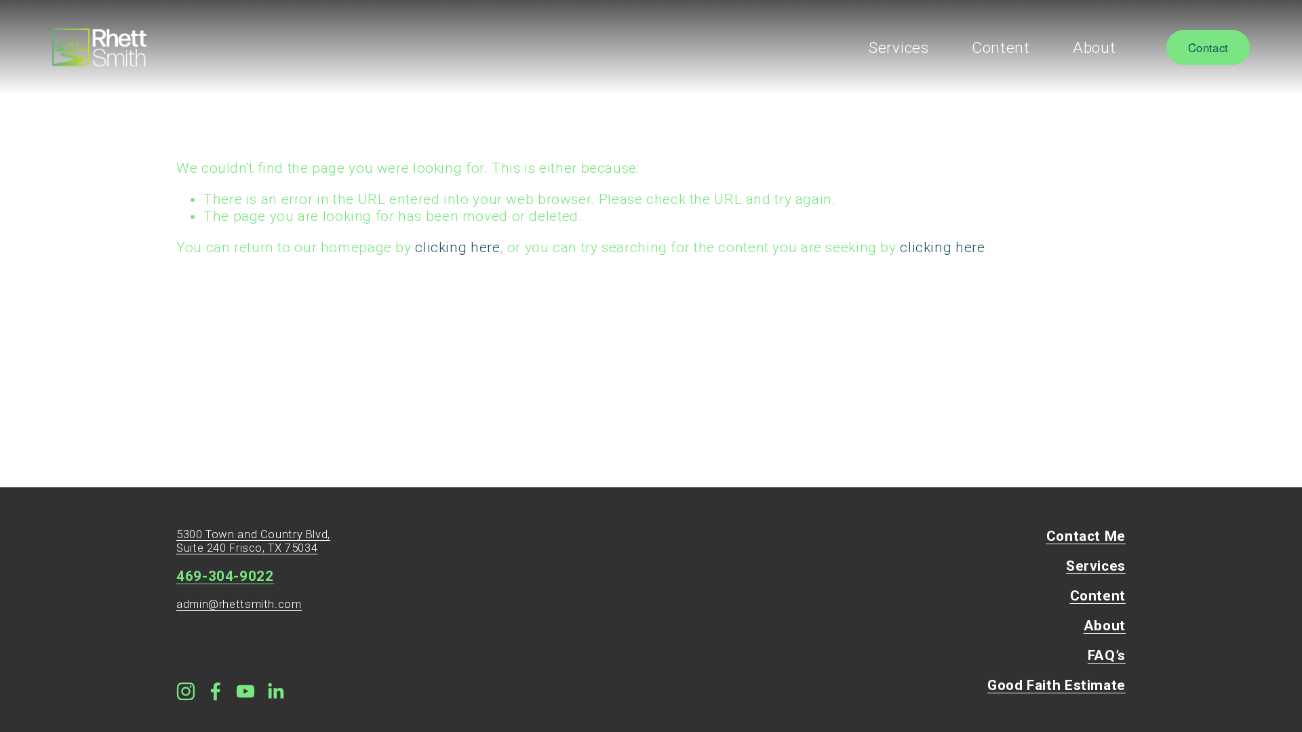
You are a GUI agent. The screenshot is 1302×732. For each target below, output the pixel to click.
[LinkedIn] (275, 691)
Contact (1208, 47)
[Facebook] (215, 691)
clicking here (457, 247)
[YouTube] (245, 691)
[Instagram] (185, 691)
